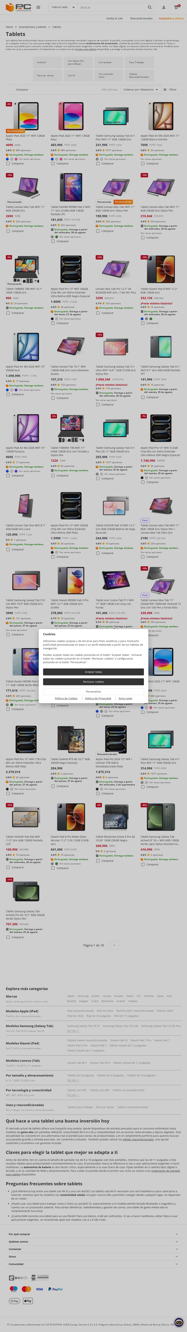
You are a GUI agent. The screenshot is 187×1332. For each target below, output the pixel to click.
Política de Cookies (66, 698)
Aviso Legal (125, 698)
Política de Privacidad (98, 698)
